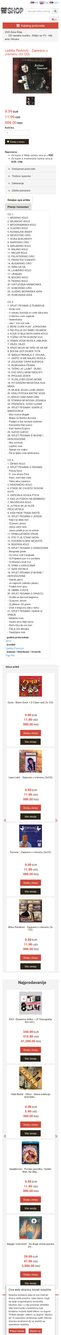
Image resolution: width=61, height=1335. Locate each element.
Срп (55, 2)
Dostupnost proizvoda (23, 168)
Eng (46, 2)
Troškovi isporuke (21, 176)
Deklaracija (18, 183)
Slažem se (35, 1331)
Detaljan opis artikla (18, 200)
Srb (36, 2)
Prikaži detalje (17, 1331)
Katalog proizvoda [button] (33, 25)
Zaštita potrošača (21, 190)
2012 (8, 641)
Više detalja (30, 741)
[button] (3, 819)
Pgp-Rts (10, 655)
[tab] (30, 168)
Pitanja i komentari (18, 207)
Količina (9, 127)
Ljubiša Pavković (15, 648)
